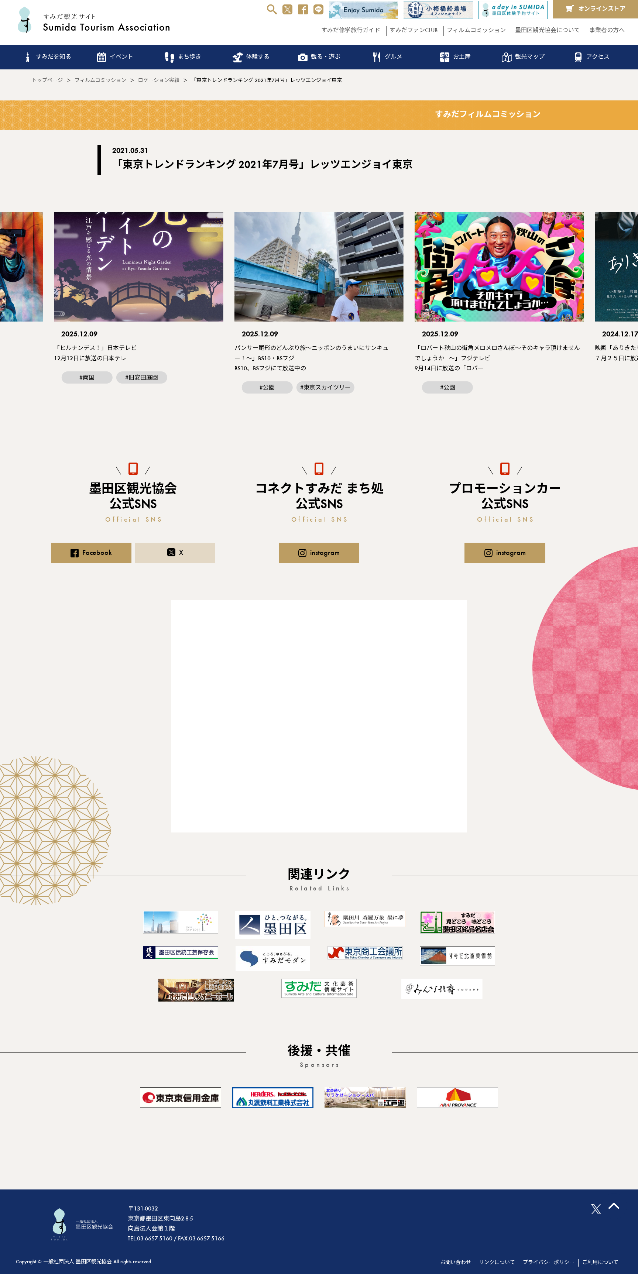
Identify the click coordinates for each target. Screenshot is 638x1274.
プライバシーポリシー (548, 1263)
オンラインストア (601, 9)
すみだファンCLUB (414, 31)
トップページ (47, 80)
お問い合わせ (455, 1263)
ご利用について (600, 1263)
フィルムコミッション (476, 31)
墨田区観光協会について (547, 31)
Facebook (97, 553)
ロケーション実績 (158, 80)
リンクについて (497, 1263)
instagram (325, 553)
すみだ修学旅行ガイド (350, 31)
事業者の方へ (607, 31)
